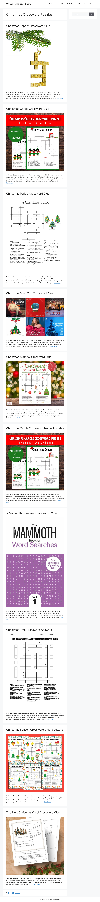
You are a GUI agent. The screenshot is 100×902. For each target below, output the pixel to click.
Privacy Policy (88, 4)
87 (13, 893)
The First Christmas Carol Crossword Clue (33, 812)
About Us (43, 4)
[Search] (91, 14)
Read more (59, 98)
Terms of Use (60, 4)
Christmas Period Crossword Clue (27, 193)
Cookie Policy (71, 4)
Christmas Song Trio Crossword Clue (29, 293)
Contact (51, 4)
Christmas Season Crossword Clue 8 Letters (34, 729)
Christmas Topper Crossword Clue (28, 26)
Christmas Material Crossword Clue (28, 357)
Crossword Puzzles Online (18, 4)
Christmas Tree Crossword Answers (29, 629)
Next (17, 893)
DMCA (79, 4)
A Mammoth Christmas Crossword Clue (31, 513)
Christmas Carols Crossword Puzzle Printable (35, 428)
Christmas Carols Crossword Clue (27, 108)
